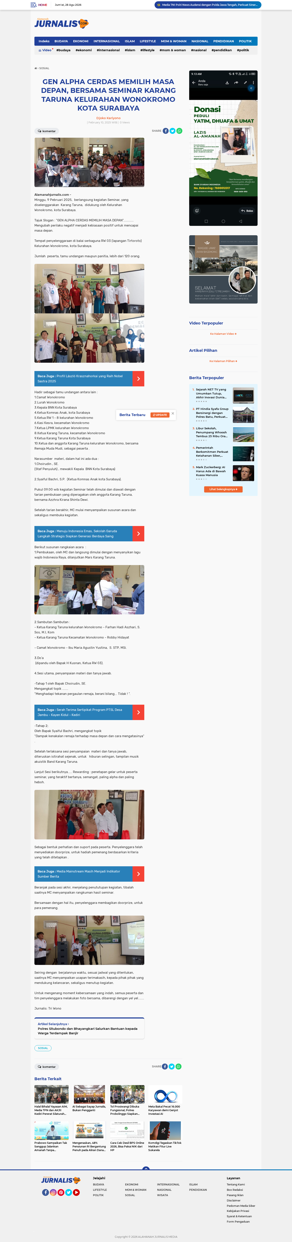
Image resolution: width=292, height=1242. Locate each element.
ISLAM (130, 41)
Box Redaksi (235, 1189)
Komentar (49, 131)
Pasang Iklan (235, 1195)
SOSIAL (43, 1048)
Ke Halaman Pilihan (222, 361)
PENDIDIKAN (223, 41)
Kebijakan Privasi (238, 1211)
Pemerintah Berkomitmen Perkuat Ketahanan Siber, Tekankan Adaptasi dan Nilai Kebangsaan (212, 451)
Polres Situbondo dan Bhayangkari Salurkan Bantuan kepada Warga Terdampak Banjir (87, 1031)
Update (161, 414)
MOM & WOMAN (173, 41)
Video (46, 50)
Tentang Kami (236, 1184)
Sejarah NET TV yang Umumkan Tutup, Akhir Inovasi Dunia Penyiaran (211, 393)
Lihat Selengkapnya (222, 489)
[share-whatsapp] (179, 131)
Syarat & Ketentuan (239, 1216)
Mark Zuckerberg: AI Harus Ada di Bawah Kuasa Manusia (211, 470)
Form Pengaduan (238, 1221)
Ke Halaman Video (222, 333)
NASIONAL (200, 41)
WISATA (162, 1195)
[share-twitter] (172, 131)
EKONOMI (80, 41)
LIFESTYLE (148, 41)
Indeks (44, 41)
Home (42, 5)
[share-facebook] (166, 131)
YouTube (79, 1198)
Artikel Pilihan (203, 350)
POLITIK (245, 41)
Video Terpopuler (206, 323)
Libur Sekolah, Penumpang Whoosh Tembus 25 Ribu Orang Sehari (212, 432)
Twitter (70, 1198)
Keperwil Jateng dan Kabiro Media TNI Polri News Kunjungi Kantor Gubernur (210, 4)
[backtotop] (146, 1170)
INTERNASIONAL (107, 41)
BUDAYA (61, 41)
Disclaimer (233, 1200)
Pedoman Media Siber (241, 1205)
